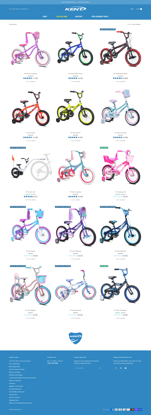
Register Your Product (16, 386)
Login (132, 9)
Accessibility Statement (17, 392)
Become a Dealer (14, 372)
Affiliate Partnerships (16, 375)
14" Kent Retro (30, 133)
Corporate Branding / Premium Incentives (22, 378)
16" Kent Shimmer (75, 310)
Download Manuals (15, 389)
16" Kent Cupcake (75, 192)
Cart (138, 9)
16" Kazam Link (30, 192)
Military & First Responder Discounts (20, 403)
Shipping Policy (14, 400)
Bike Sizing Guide (14, 366)
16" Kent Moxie (30, 251)
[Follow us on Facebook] (116, 368)
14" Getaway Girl (120, 192)
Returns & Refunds (15, 380)
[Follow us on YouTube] (125, 368)
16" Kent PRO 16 (75, 133)
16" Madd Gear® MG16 (120, 73)
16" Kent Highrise (30, 310)
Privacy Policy (13, 394)
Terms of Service (14, 397)
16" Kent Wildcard (75, 251)
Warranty (12, 383)
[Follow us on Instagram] (120, 368)
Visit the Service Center (16, 369)
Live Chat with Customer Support (20, 361)
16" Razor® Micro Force (75, 73)
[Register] (100, 368)
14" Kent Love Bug (120, 133)
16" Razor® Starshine (30, 73)
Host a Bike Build (14, 364)
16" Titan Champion (120, 310)
